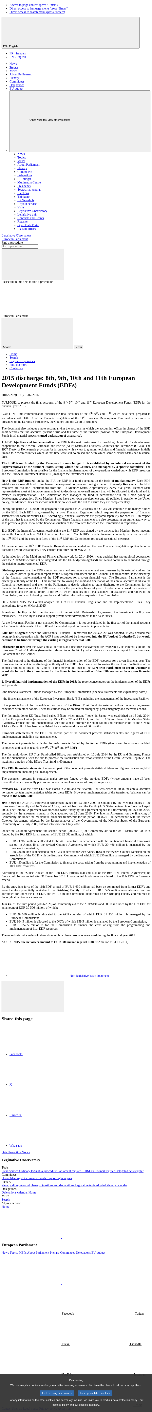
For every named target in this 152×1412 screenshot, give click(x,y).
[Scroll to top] (33, 996)
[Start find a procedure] (33, 264)
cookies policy (60, 1404)
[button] (61, 1237)
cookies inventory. (89, 1404)
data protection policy (125, 1400)
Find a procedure (12, 242)
